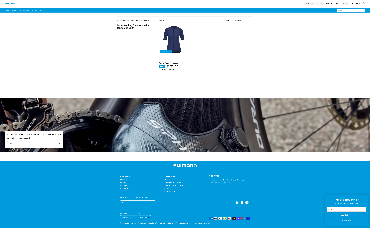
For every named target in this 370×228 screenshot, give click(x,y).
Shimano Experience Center (173, 185)
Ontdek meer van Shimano (313, 3)
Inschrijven (346, 215)
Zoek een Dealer (169, 176)
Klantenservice (125, 176)
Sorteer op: (229, 20)
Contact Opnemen (170, 191)
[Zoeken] (363, 10)
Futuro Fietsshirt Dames (168, 63)
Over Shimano (168, 188)
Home (119, 20)
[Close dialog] (365, 197)
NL (344, 3)
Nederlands (143, 217)
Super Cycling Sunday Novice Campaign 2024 (136, 20)
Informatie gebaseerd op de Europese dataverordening (193, 223)
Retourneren (124, 188)
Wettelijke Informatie (155, 223)
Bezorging (124, 185)
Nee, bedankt (346, 220)
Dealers (166, 179)
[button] (7, 10)
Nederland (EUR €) (127, 217)
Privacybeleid (124, 223)
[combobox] (351, 10)
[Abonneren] (59, 143)
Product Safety (168, 223)
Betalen (123, 182)
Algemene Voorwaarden (139, 223)
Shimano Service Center (172, 182)
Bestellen (123, 179)
